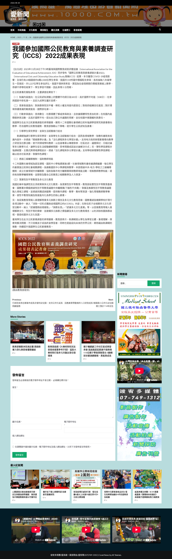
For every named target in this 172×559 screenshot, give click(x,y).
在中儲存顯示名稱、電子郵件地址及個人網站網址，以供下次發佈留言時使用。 (53, 446)
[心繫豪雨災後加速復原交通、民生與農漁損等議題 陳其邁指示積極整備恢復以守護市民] (24, 479)
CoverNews (104, 555)
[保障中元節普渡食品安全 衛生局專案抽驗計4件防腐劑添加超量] (116, 479)
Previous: (37, 303)
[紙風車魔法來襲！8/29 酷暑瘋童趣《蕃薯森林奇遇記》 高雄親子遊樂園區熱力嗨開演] (147, 479)
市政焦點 (22, 30)
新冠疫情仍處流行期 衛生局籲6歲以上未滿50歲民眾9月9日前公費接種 (86, 494)
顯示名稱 (17, 421)
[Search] (160, 29)
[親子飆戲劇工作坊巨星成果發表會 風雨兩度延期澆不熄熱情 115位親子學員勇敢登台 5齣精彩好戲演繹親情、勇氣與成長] (98, 332)
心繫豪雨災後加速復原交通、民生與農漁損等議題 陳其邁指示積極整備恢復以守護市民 (24, 494)
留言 (15, 387)
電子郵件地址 (70, 423)
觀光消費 (55, 30)
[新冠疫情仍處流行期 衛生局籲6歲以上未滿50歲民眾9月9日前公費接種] (86, 479)
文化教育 (33, 30)
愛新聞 (19, 14)
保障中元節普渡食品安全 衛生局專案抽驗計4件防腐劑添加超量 (116, 494)
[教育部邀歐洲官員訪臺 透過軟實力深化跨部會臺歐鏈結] (27, 332)
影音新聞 (78, 30)
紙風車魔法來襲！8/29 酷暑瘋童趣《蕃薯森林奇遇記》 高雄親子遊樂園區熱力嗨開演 (147, 494)
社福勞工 (66, 30)
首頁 (12, 30)
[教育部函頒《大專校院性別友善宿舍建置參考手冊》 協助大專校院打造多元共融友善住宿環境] (63, 332)
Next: (89, 303)
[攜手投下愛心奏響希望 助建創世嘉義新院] (55, 479)
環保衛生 (44, 30)
